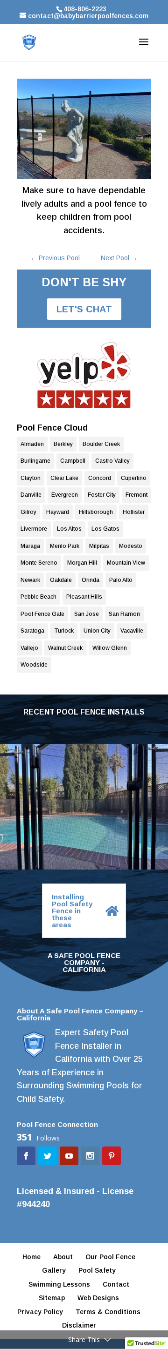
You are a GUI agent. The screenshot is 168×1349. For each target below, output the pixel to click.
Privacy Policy (40, 1311)
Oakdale (61, 580)
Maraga (30, 546)
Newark (30, 580)
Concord (99, 478)
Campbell (72, 461)
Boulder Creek (101, 444)
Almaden (32, 444)
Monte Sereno (39, 563)
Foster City (102, 495)
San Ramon (124, 614)
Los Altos (69, 529)
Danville (31, 495)
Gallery (54, 1270)
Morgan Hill (82, 563)
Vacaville (131, 630)
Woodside (34, 664)
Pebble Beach (38, 597)
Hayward (57, 512)
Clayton (31, 478)
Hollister (134, 512)
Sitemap (52, 1298)
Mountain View (126, 563)
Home (31, 1257)
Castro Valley (112, 461)
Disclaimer (79, 1325)
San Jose (86, 614)
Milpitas (99, 546)
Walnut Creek (65, 648)
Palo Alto (121, 580)
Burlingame (35, 461)
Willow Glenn (109, 648)
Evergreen (64, 495)
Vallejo (29, 648)
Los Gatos (105, 529)
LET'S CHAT (84, 309)
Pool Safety (97, 1270)
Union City (97, 630)
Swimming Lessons (59, 1284)
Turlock (64, 630)
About (63, 1257)
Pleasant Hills (84, 597)
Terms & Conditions (108, 1311)
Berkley (63, 444)
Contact (116, 1284)
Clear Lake (64, 478)
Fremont (136, 495)
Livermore (34, 529)
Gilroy (28, 512)
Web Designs (98, 1298)
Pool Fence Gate (42, 614)
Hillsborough (96, 512)
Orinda (90, 580)
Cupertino (134, 478)
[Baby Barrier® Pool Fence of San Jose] (84, 375)
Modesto (130, 546)
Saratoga (32, 630)
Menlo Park (64, 546)
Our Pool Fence (110, 1257)
